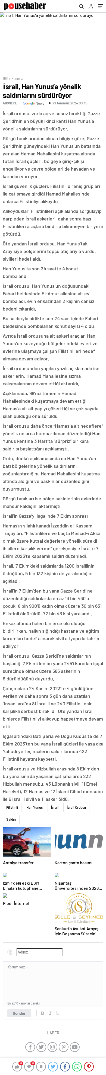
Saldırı (11, 819)
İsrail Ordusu (76, 807)
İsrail (54, 807)
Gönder (19, 1013)
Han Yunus (34, 807)
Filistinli (12, 807)
